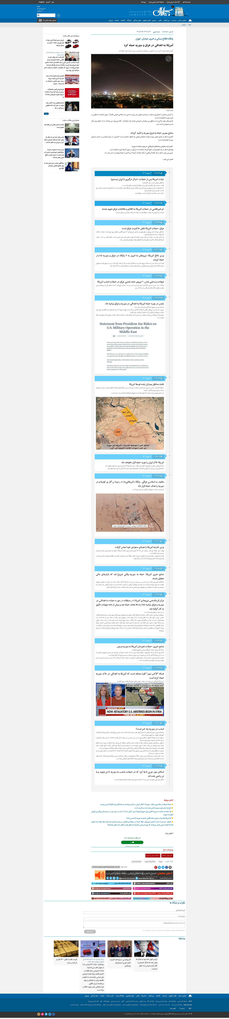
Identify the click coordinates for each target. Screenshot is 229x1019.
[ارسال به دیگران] (170, 867)
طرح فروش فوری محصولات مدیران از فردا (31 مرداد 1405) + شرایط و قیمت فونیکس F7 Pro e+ (54, 93)
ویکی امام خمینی (74, 1005)
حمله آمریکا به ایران (136, 861)
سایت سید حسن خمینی (164, 1005)
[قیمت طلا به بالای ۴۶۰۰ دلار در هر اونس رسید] (66, 948)
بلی (131, 843)
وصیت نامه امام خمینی (132, 1001)
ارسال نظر (90, 931)
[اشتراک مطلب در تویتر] (163, 867)
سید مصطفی (142, 1001)
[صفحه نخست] (190, 20)
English (41, 2)
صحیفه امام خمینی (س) (156, 2)
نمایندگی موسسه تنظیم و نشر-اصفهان (112, 1005)
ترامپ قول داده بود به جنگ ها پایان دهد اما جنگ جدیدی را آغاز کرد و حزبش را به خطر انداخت (54, 140)
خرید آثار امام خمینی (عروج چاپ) (148, 1005)
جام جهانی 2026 (167, 855)
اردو (53, 2)
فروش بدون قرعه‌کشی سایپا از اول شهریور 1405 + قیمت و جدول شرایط (55, 43)
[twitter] (49, 1014)
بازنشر (184, 24)
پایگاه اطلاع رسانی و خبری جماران (165, 1014)
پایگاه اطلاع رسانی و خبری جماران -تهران (154, 39)
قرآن (101, 1001)
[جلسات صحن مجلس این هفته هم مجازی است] (72, 128)
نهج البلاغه (106, 1001)
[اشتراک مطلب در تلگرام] (159, 867)
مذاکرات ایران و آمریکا (152, 855)
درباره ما (182, 1008)
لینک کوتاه (124, 867)
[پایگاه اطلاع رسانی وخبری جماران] (150, 12)
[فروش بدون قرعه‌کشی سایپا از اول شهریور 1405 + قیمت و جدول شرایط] (72, 43)
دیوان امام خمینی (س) (161, 1001)
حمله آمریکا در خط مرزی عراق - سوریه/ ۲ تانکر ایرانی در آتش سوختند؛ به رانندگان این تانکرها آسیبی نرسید (136, 804)
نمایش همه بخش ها (49, 20)
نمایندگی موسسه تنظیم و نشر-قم (131, 1005)
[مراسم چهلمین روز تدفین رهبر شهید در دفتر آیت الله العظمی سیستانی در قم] (72, 106)
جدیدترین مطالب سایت (70, 120)
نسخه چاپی (156, 31)
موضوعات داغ (168, 849)
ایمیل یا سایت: (181, 916)
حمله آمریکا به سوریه (150, 861)
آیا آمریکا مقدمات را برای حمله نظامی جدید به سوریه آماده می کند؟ (149, 818)
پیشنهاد (181, 938)
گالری (122, 1001)
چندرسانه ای (186, 2)
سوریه (160, 861)
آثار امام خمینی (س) (173, 2)
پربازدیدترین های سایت (71, 35)
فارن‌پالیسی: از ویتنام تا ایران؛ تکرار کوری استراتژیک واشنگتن (120, 963)
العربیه (48, 2)
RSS (190, 1008)
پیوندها (143, 2)
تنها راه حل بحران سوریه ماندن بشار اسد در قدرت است (153, 808)
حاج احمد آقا (150, 1001)
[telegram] (46, 1014)
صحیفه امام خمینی (182, 1001)
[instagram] (38, 1014)
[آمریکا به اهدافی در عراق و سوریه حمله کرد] (132, 81)
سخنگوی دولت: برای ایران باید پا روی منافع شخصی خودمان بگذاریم (54, 166)
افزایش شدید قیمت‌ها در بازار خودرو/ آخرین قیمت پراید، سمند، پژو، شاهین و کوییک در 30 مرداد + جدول (55, 80)
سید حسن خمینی (115, 1001)
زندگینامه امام (172, 1001)
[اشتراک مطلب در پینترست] (155, 867)
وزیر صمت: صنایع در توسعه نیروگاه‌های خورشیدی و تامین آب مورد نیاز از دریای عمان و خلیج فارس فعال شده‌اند (54, 153)
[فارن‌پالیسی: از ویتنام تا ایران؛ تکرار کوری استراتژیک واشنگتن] (119, 948)
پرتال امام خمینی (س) (177, 1005)
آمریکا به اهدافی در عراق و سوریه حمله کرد (148, 45)
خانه (189, 24)
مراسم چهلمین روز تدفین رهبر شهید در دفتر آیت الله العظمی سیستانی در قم (55, 105)
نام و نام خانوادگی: (180, 910)
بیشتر (46, 114)
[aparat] (42, 1014)
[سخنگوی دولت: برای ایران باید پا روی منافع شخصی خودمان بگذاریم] (72, 166)
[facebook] (53, 1014)
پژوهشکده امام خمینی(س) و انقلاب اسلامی (90, 1005)
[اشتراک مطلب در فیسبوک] (166, 867)
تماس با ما (173, 1008)
